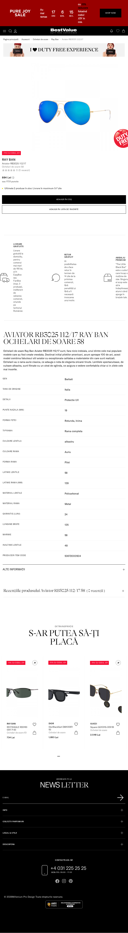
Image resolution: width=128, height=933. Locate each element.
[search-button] (10, 30)
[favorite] (117, 31)
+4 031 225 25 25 (68, 868)
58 (66, 535)
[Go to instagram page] (64, 881)
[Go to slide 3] (64, 755)
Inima (79, 420)
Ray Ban (55, 39)
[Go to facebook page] (57, 881)
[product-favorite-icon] (34, 724)
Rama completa (73, 431)
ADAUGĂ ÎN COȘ (64, 199)
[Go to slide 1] (58, 755)
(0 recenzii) (24, 170)
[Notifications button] (112, 31)
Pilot (67, 462)
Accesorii (26, 39)
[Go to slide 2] (61, 755)
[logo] (64, 31)
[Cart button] (124, 31)
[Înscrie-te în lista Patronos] (120, 797)
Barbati (69, 379)
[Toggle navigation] (4, 31)
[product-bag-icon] (34, 733)
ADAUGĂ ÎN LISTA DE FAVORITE (64, 209)
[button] (34, 662)
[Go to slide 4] (66, 755)
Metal (68, 504)
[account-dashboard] (15, 31)
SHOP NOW (110, 13)
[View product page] (64, 692)
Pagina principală (10, 39)
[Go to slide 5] (69, 755)
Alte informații (14, 569)
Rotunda (69, 420)
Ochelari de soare (40, 39)
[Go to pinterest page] (71, 881)
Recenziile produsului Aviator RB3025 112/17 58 (54, 590)
